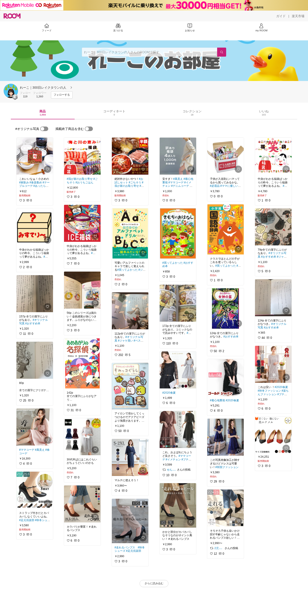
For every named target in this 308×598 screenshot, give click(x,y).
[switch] (44, 129)
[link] (34, 156)
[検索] (221, 52)
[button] (11, 91)
